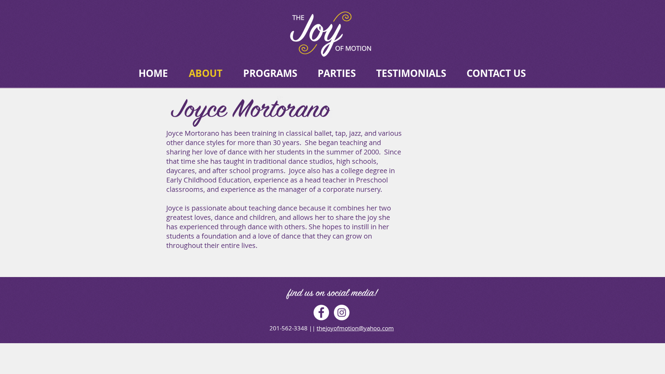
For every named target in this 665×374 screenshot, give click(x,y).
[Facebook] (321, 312)
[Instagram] (341, 312)
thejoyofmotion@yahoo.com (355, 328)
